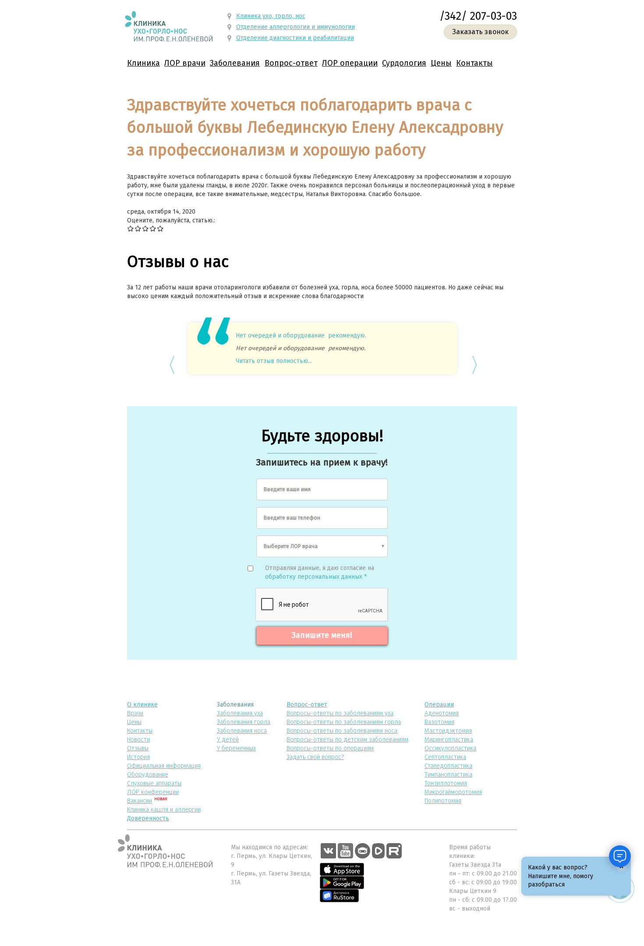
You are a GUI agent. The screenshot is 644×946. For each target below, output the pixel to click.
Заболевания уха (240, 713)
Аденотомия (442, 713)
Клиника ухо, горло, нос (270, 16)
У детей (228, 739)
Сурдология (404, 63)
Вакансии (139, 801)
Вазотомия (439, 722)
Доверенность (148, 818)
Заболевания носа (242, 731)
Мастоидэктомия (448, 731)
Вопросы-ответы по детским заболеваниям (347, 739)
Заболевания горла (243, 722)
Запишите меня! (322, 635)
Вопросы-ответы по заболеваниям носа (342, 731)
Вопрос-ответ (291, 63)
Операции (439, 704)
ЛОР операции (350, 63)
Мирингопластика (449, 739)
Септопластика (445, 757)
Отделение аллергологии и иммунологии (295, 27)
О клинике (142, 704)
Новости (138, 739)
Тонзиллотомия (446, 783)
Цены (441, 63)
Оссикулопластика (450, 748)
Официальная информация (164, 766)
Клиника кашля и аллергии (164, 809)
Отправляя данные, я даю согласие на (319, 572)
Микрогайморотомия (453, 792)
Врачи (135, 713)
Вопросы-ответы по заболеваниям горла (344, 722)
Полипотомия (443, 801)
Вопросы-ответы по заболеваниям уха (340, 713)
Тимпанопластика (448, 774)
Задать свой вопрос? (315, 757)
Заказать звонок (480, 32)
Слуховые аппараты (154, 783)
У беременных (236, 748)
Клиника (143, 63)
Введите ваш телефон (292, 517)
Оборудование (147, 774)
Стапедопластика (448, 766)
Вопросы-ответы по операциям (330, 748)
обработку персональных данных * (316, 576)
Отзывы (138, 748)
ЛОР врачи (184, 63)
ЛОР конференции (153, 792)
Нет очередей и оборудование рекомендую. (301, 335)
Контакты (474, 63)
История (138, 757)
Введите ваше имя (287, 489)
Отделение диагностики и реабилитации (295, 38)
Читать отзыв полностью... (274, 361)
